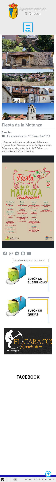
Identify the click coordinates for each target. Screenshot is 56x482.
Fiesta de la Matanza (22, 125)
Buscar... (8, 260)
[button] (5, 253)
